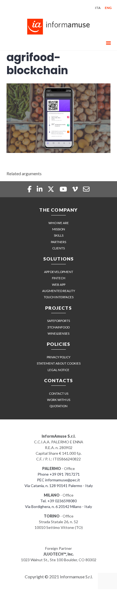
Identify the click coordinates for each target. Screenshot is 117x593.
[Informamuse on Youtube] (64, 189)
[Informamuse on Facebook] (30, 189)
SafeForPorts (58, 320)
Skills (58, 235)
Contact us (58, 393)
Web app (58, 284)
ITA (98, 8)
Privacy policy (58, 357)
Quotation (58, 406)
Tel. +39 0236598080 (58, 500)
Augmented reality (58, 291)
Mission (58, 229)
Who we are (58, 223)
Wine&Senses (58, 333)
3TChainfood (58, 327)
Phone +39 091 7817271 (59, 474)
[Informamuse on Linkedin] (40, 189)
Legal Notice (58, 370)
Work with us (58, 399)
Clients (58, 248)
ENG (108, 8)
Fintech (58, 278)
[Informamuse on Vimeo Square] (75, 189)
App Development (58, 272)
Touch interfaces (58, 297)
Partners (58, 242)
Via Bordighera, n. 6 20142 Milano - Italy (58, 506)
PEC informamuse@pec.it (58, 480)
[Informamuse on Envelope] (86, 189)
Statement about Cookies (59, 363)
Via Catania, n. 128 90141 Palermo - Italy (58, 485)
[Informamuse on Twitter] (51, 189)
